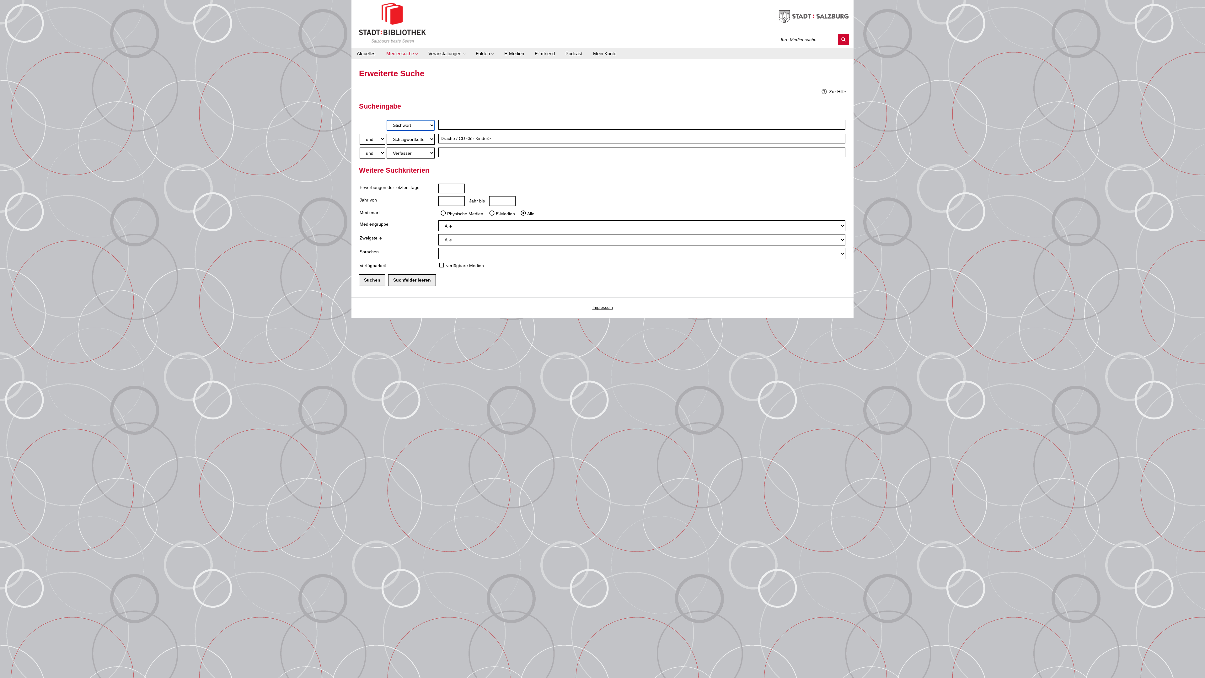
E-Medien (505, 213)
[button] (402, 53)
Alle (530, 213)
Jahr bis (477, 200)
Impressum (602, 307)
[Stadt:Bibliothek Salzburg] (392, 22)
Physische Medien (465, 213)
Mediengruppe (374, 224)
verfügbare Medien (465, 265)
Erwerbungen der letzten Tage (390, 187)
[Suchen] (843, 39)
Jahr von (368, 199)
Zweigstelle (371, 237)
